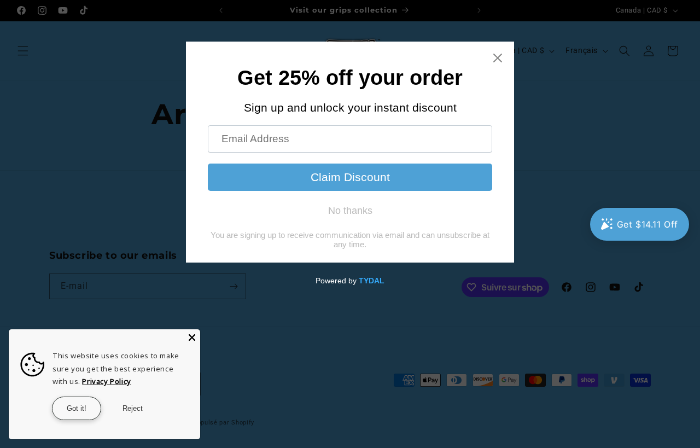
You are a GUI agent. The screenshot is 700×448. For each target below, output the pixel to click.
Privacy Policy (106, 381)
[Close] (191, 337)
